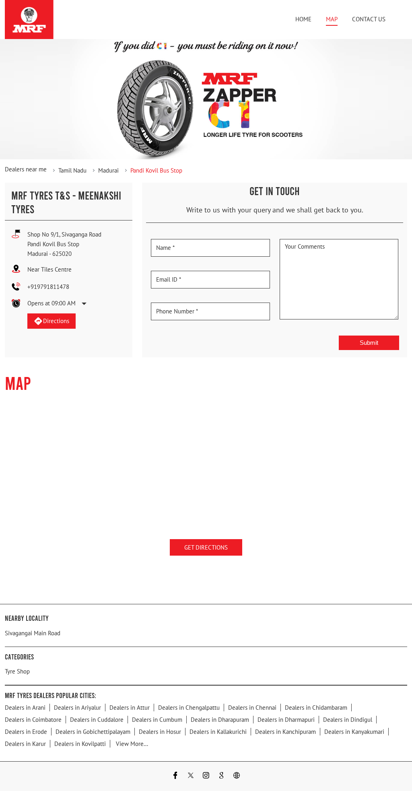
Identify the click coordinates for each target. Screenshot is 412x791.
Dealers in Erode (26, 731)
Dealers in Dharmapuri (286, 719)
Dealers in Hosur (160, 731)
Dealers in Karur (25, 744)
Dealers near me (26, 169)
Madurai (108, 170)
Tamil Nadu (72, 170)
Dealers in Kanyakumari (354, 731)
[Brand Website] (236, 776)
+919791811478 (48, 286)
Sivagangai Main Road (32, 633)
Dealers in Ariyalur (77, 707)
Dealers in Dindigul (347, 719)
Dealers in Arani (25, 707)
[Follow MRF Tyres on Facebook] (175, 776)
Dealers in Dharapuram (220, 719)
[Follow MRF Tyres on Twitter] (190, 776)
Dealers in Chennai (252, 707)
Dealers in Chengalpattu (189, 707)
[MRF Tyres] (29, 19)
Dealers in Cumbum (157, 719)
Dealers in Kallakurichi (218, 731)
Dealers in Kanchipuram (285, 731)
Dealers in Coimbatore (33, 719)
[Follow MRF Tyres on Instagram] (206, 776)
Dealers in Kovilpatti (80, 744)
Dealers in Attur (129, 707)
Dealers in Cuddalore (97, 719)
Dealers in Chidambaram (316, 707)
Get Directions (206, 547)
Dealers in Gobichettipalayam (93, 731)
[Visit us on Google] (221, 776)
